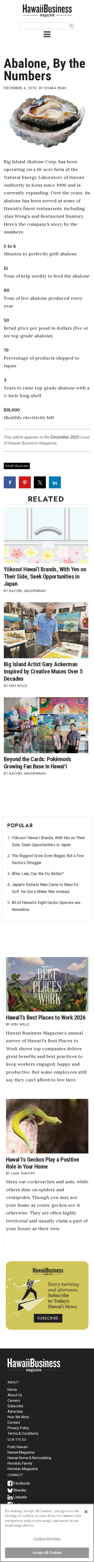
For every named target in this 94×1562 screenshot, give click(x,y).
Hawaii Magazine (21, 1452)
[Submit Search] (71, 25)
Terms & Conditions (23, 1433)
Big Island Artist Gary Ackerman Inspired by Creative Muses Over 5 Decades (43, 671)
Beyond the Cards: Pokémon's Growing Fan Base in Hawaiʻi (37, 763)
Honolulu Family (20, 1463)
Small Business (16, 465)
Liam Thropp (23, 1173)
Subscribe (15, 1406)
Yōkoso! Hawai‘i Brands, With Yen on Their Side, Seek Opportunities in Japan (45, 576)
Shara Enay (55, 87)
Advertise (15, 1411)
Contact (14, 1422)
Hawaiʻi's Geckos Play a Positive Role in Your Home (42, 1163)
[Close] (85, 1511)
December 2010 (65, 437)
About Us (15, 1395)
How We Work (18, 1417)
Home (34, 1368)
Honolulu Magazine (23, 1469)
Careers (14, 1401)
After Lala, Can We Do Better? (38, 873)
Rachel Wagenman (27, 590)
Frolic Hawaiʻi (18, 1447)
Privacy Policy (18, 1428)
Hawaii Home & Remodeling (29, 1458)
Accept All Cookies (47, 1553)
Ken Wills (18, 685)
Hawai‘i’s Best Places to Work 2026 (46, 1017)
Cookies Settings (47, 1539)
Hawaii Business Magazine (47, 10)
